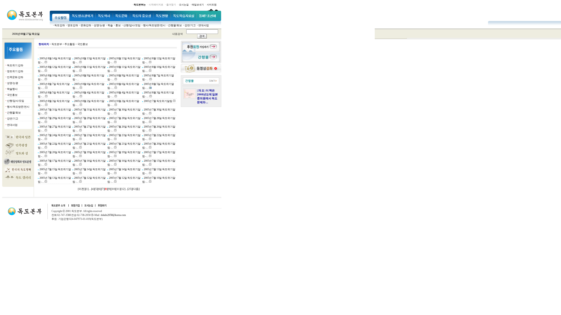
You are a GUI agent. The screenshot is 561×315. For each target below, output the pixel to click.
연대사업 (203, 25)
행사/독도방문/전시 (154, 25)
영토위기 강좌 (15, 71)
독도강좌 (59, 25)
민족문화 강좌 (15, 77)
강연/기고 (190, 25)
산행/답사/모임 (131, 25)
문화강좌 (86, 25)
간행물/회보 (175, 25)
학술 (110, 25)
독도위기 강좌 (15, 65)
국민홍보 (12, 94)
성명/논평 (99, 25)
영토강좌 (72, 25)
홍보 (118, 25)
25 (129, 189)
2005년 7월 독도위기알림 (157, 101)
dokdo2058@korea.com (113, 215)
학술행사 (12, 89)
